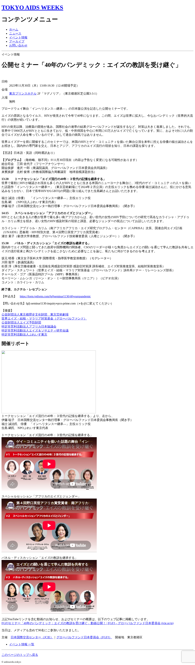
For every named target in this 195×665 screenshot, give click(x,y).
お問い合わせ (18, 45)
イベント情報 (18, 37)
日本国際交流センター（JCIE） (32, 637)
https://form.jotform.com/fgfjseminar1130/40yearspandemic (55, 296)
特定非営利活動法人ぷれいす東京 (24, 334)
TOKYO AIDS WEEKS (32, 7)
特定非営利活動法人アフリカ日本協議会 (29, 326)
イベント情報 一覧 (21, 644)
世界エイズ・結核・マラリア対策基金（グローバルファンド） (44, 318)
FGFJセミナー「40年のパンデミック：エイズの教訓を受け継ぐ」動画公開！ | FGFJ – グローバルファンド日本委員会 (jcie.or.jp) (87, 623)
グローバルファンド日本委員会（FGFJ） (84, 637)
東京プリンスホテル (23, 93)
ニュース (15, 33)
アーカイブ (16, 41)
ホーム (13, 29)
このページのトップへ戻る (20, 654)
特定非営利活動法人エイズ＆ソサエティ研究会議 (35, 330)
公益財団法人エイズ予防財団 (21, 322)
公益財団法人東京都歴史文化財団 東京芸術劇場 (35, 314)
